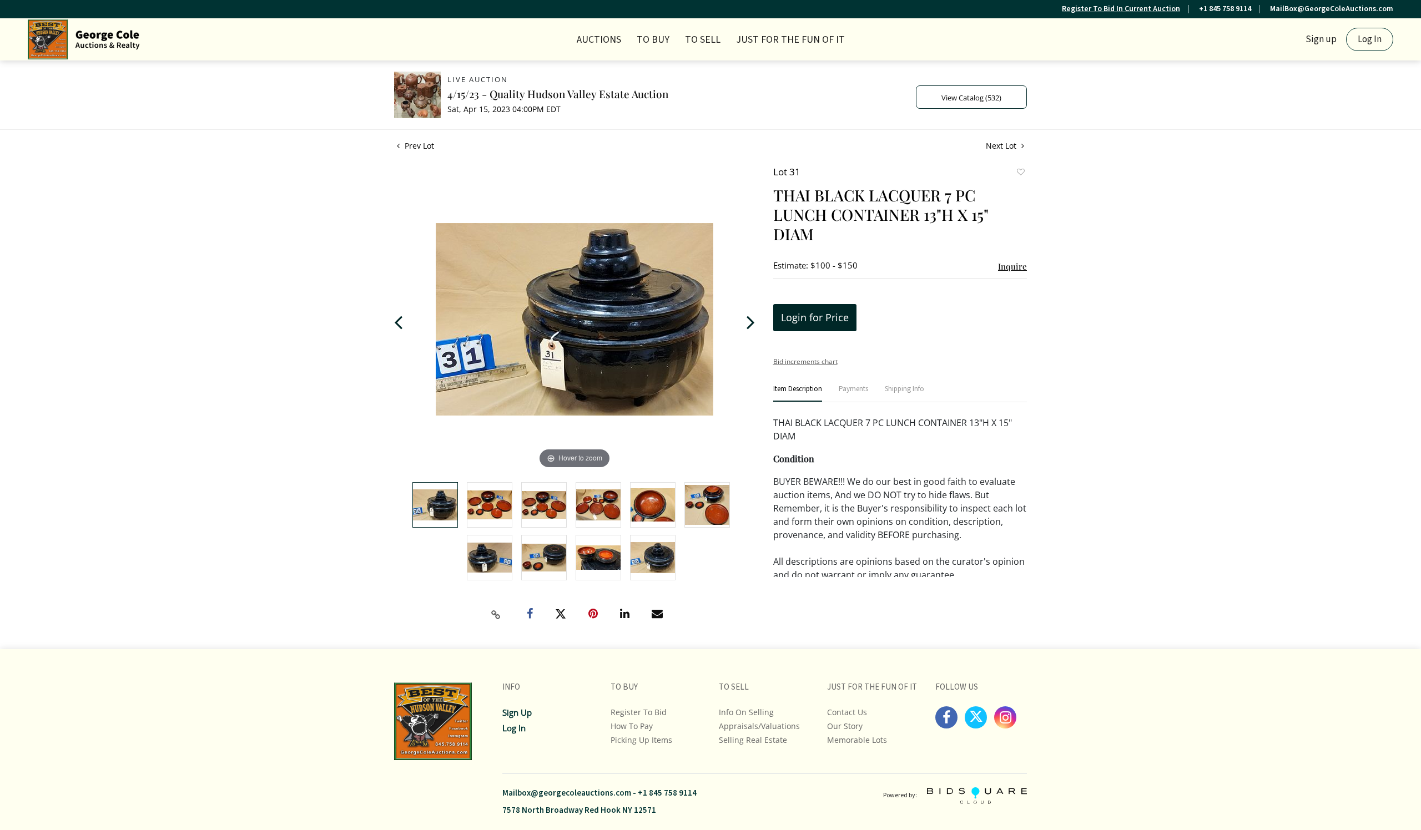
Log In (1370, 39)
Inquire (1012, 266)
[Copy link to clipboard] (496, 614)
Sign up (1321, 39)
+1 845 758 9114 (1225, 8)
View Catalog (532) (971, 98)
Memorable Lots (857, 740)
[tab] (797, 393)
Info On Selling (746, 712)
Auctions (599, 40)
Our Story (845, 726)
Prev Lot (418, 145)
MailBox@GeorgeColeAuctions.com (1331, 8)
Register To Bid (639, 712)
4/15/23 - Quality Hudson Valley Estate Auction (557, 94)
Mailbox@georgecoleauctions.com (566, 793)
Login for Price (815, 317)
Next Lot (1002, 145)
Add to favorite (1020, 173)
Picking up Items (641, 740)
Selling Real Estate (753, 740)
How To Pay (632, 726)
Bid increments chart (805, 361)
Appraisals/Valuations (759, 726)
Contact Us (847, 712)
